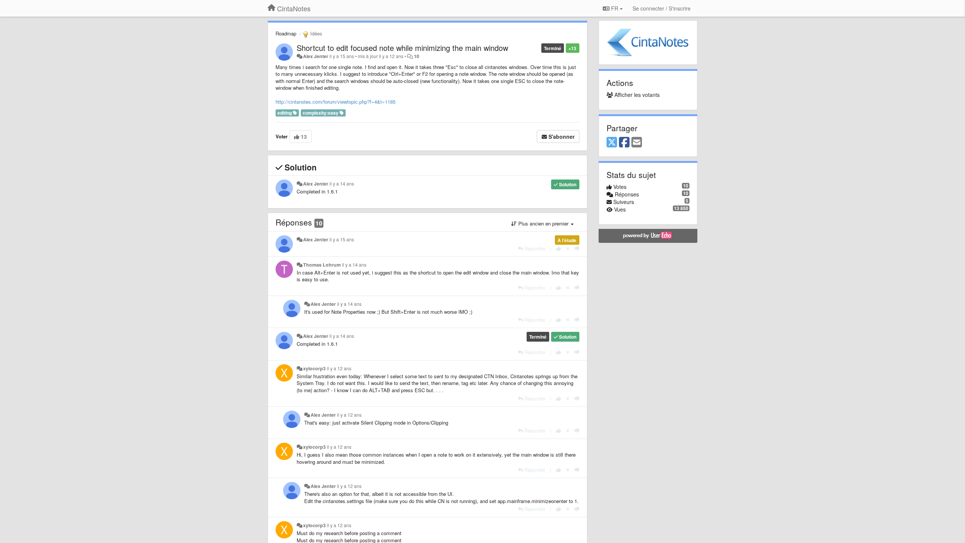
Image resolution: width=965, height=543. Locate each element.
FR (615, 8)
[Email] (636, 142)
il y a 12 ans (339, 368)
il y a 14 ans (341, 183)
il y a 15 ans (341, 239)
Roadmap (286, 33)
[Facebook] (624, 142)
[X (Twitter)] (612, 142)
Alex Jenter (315, 56)
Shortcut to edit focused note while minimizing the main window (402, 47)
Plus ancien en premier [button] (543, 223)
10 (416, 56)
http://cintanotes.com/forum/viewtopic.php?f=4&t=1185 (335, 101)
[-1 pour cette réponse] (576, 248)
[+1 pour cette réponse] (558, 248)
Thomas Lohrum (322, 264)
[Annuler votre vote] (568, 248)
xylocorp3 (314, 368)
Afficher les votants (636, 94)
